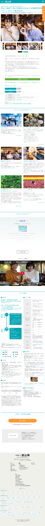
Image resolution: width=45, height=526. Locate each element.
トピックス (33, 464)
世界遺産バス (4, 508)
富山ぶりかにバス (35, 507)
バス (6, 507)
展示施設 (23, 513)
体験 (12, 513)
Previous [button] (1, 46)
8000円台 (37, 492)
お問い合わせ (17, 476)
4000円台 (6, 103)
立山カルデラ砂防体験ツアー (23, 467)
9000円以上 (3, 493)
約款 (25, 396)
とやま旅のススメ (22, 466)
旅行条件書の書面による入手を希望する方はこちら (22, 424)
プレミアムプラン (18, 512)
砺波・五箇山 (13, 469)
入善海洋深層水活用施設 (37, 347)
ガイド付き (7, 513)
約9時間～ (13, 498)
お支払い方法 (17, 480)
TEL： (28, 436)
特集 (20, 464)
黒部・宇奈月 (19, 99)
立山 (11, 466)
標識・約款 (17, 477)
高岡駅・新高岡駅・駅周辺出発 (29, 502)
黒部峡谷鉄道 (28, 507)
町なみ (19, 513)
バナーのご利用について (19, 481)
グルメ (11, 103)
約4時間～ (29, 497)
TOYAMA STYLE (22, 465)
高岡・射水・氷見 (13, 470)
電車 (2, 507)
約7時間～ (3, 498)
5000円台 (22, 492)
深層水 (14, 103)
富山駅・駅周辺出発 (19, 502)
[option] (22, 27)
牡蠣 (17, 103)
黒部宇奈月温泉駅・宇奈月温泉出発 (7, 503)
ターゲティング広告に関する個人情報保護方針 (22, 485)
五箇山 (40, 513)
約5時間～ (34, 497)
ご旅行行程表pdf (39, 342)
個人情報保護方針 (37, 396)
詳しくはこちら (19, 135)
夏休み (29, 512)
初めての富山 (34, 513)
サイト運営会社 (17, 475)
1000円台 (3, 492)
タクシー (10, 507)
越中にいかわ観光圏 (27, 103)
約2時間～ (20, 103)
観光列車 (41, 507)
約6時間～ (39, 497)
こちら (7, 376)
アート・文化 (4, 515)
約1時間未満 (8, 497)
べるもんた (15, 507)
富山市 (13, 502)
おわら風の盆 (4, 512)
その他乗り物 (10, 508)
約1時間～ (13, 497)
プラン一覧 (12, 464)
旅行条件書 (30, 396)
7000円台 (32, 492)
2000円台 (8, 492)
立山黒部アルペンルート (5, 502)
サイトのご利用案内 (18, 479)
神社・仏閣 (28, 513)
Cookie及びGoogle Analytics (19, 484)
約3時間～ (23, 497)
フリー (3, 497)
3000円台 (12, 492)
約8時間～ (8, 498)
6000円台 (27, 492)
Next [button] (43, 46)
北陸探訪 (9, 512)
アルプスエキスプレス (17, 508)
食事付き (39, 512)
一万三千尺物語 (21, 507)
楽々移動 (24, 512)
